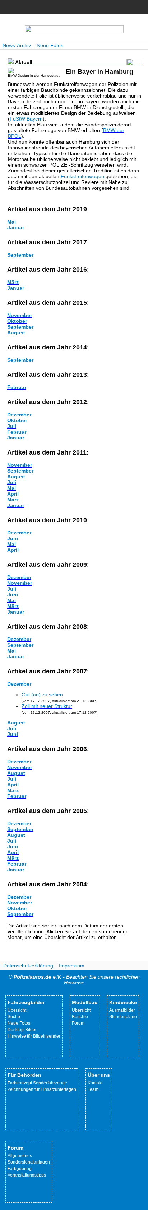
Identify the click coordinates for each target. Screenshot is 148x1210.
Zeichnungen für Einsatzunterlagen (42, 1089)
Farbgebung (20, 1168)
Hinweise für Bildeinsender (34, 1036)
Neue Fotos (50, 45)
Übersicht (17, 1010)
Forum (78, 1023)
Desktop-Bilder (22, 1029)
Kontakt (95, 1082)
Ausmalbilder (122, 1010)
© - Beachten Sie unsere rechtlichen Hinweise (74, 979)
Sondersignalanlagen (29, 1162)
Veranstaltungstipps (27, 1175)
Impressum (71, 966)
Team (93, 1089)
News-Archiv (17, 45)
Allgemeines (20, 1155)
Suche (14, 1016)
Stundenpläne (123, 1016)
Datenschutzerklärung (28, 966)
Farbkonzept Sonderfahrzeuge (37, 1082)
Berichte (80, 1016)
